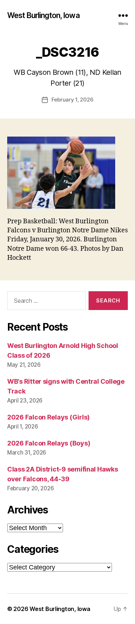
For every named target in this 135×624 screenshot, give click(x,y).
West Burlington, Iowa (43, 15)
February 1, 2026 (72, 99)
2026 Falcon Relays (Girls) (48, 417)
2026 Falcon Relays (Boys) (48, 443)
